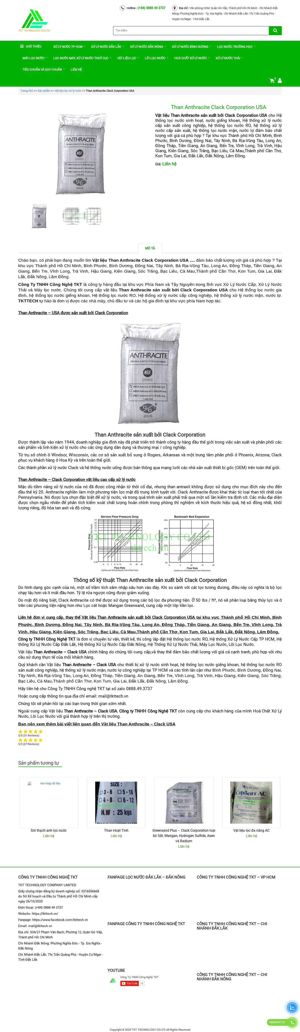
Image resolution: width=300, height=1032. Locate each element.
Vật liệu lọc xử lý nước (67, 90)
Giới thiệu (33, 46)
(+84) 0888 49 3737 (151, 8)
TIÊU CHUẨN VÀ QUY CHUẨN (42, 69)
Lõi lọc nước (155, 58)
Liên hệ (76, 69)
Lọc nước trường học (235, 46)
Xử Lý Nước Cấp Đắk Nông (121, 644)
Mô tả (150, 248)
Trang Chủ (26, 90)
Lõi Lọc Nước (43, 716)
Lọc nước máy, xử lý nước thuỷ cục (80, 58)
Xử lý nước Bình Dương (190, 46)
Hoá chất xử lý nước (190, 58)
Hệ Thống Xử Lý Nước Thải (172, 644)
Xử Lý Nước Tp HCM (67, 46)
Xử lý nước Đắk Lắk (106, 46)
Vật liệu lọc (126, 58)
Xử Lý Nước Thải (228, 58)
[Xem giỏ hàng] (272, 81)
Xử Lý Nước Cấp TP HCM (251, 639)
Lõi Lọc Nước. (242, 644)
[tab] (150, 248)
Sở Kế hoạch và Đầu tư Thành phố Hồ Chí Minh (57, 896)
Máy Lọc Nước (34, 58)
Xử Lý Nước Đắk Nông (146, 46)
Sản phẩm (44, 90)
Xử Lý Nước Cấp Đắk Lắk (53, 644)
